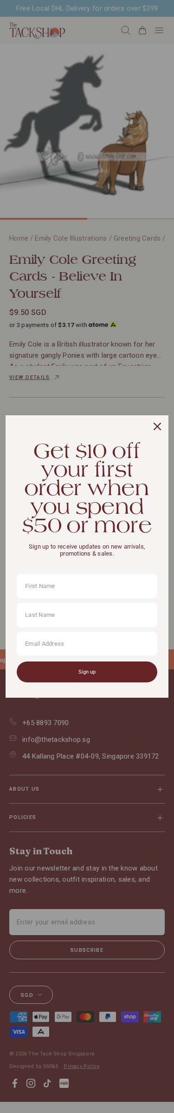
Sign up (87, 672)
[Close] (157, 426)
